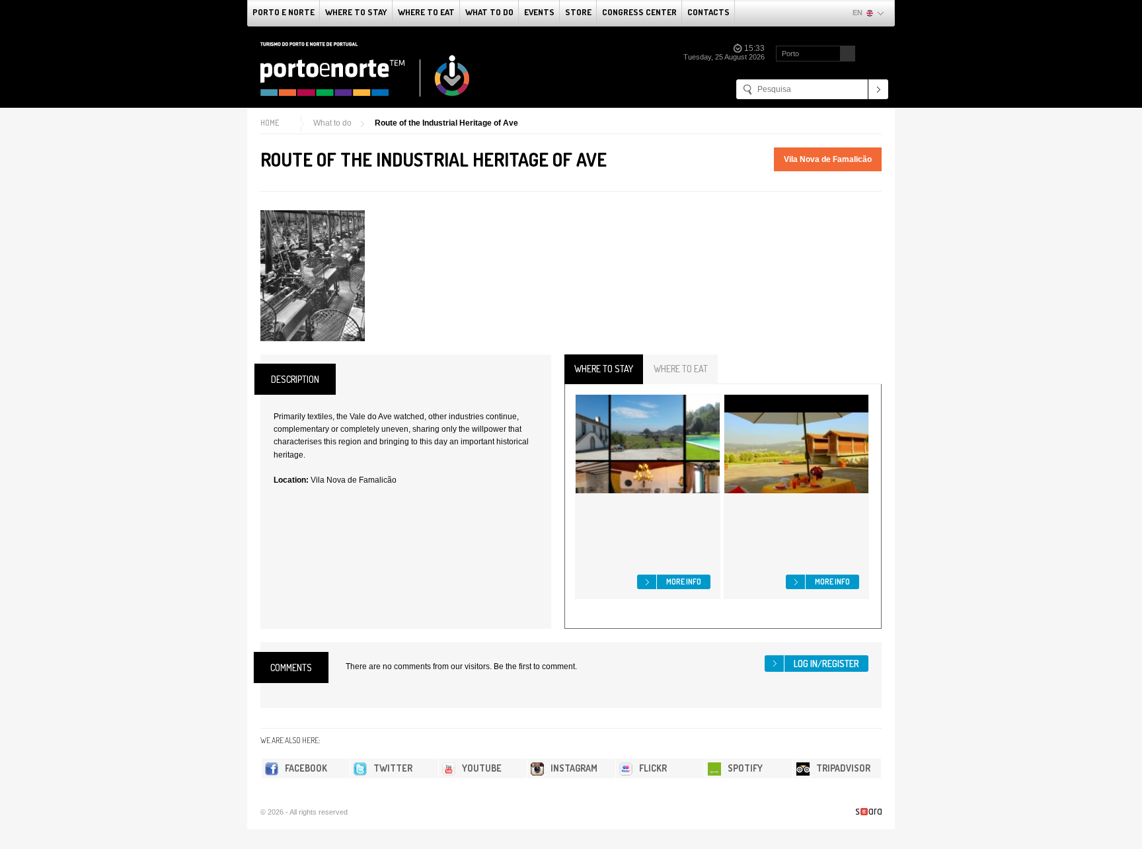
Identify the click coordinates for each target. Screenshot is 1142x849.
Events (539, 12)
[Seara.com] (869, 811)
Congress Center (639, 12)
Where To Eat (426, 12)
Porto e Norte (283, 12)
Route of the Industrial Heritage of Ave (446, 123)
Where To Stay (356, 12)
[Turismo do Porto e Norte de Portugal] (365, 69)
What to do (489, 12)
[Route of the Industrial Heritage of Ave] (312, 275)
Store (578, 12)
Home (269, 123)
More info (683, 581)
